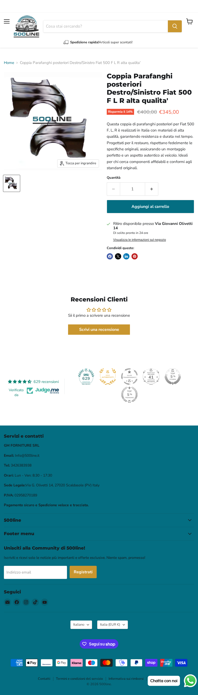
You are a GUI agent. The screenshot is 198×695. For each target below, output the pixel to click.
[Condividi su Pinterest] (134, 256)
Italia (110, 624)
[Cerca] (175, 26)
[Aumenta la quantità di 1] (151, 189)
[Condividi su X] (118, 256)
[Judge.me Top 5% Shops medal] (172, 376)
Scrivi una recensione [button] (99, 329)
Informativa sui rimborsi (126, 678)
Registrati (83, 572)
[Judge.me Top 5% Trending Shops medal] (129, 394)
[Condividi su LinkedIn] (126, 256)
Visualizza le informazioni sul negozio (139, 240)
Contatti (44, 678)
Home (9, 63)
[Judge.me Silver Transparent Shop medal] (129, 376)
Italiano (78, 624)
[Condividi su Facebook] (110, 256)
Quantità (113, 178)
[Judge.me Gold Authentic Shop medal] (108, 376)
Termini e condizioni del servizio (79, 678)
